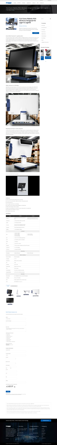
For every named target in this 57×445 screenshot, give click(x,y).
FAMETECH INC (12, 443)
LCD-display (43, 29)
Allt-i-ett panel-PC (44, 27)
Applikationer (43, 433)
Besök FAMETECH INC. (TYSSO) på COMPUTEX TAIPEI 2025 (34, 437)
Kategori (10, 10)
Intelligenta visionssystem (45, 42)
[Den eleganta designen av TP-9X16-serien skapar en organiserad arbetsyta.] (12, 28)
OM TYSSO (43, 430)
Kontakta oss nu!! (46, 420)
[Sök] (40, 0)
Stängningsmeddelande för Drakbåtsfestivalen (33, 429)
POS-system (12, 10)
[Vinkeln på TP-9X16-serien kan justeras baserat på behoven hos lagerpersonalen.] (15, 29)
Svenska (50, 0)
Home (7, 10)
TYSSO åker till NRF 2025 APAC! (33, 433)
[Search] (50, 19)
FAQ (42, 436)
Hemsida (43, 428)
